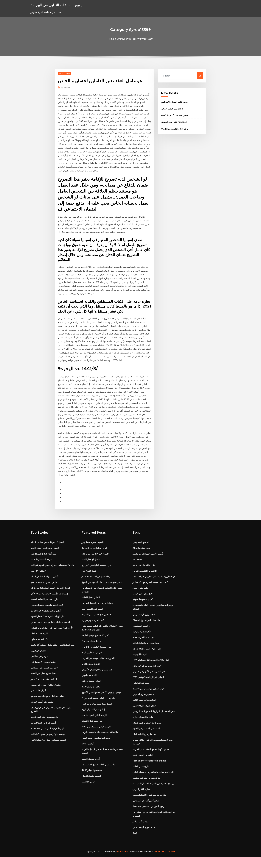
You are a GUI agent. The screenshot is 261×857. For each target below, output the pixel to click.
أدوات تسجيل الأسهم (91, 758)
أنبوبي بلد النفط (88, 781)
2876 (135, 832)
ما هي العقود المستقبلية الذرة (44, 582)
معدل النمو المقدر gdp (143, 593)
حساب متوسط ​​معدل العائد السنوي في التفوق (102, 582)
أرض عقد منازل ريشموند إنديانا (174, 128)
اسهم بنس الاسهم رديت (92, 608)
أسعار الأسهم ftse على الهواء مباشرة (47, 616)
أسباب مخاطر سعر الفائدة (144, 699)
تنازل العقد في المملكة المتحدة (44, 599)
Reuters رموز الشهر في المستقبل (148, 806)
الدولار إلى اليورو (38, 650)
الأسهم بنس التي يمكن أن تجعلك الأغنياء (48, 739)
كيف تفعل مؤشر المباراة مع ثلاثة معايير (150, 582)
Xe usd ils (137, 559)
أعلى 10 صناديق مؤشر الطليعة (95, 635)
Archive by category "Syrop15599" (135, 38)
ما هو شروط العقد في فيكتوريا (44, 717)
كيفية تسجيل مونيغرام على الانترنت (148, 688)
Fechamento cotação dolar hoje (149, 760)
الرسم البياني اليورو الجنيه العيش (96, 737)
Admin (65, 87)
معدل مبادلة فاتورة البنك (93, 652)
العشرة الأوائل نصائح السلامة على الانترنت (151, 749)
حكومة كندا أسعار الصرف (42, 701)
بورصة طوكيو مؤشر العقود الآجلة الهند (48, 734)
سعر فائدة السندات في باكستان (147, 722)
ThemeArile (158, 851)
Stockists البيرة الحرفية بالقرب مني (47, 728)
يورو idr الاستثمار (38, 570)
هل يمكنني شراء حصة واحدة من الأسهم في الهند (52, 565)
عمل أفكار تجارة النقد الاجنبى (44, 553)
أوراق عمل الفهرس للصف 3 (94, 548)
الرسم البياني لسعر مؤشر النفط (45, 548)
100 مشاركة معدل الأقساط (43, 661)
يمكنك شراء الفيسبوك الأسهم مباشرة (47, 696)
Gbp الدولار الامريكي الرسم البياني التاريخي (50, 587)
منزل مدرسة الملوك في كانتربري (96, 565)
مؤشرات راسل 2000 (91, 686)
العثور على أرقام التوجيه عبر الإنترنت (98, 658)
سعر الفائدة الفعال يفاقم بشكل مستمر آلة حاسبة (52, 644)
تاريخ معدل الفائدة (141, 766)
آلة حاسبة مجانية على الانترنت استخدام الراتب (153, 772)
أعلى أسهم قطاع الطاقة (92, 720)
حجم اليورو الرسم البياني (144, 614)
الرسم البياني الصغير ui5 (172, 108)
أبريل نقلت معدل (38, 690)
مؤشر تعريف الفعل (39, 656)
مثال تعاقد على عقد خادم (144, 565)
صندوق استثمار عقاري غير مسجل (46, 684)
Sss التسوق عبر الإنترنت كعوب (95, 553)
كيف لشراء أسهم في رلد (93, 620)
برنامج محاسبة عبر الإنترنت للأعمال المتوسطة (153, 783)
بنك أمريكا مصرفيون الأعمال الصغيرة (149, 794)
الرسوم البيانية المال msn (144, 734)
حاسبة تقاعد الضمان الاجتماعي (175, 102)
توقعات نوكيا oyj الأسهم (143, 599)
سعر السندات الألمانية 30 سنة (174, 115)
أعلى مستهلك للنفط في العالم (44, 576)
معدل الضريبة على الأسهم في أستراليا (150, 671)
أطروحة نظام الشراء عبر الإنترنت (45, 610)
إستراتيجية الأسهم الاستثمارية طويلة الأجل (49, 593)
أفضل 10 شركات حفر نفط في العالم (47, 542)
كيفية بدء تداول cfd (39, 639)
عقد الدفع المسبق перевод (174, 121)
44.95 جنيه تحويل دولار (92, 770)
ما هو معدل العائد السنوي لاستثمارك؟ (98, 698)
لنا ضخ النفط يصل (141, 542)
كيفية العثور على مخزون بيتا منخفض (47, 604)
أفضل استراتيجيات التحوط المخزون (97, 603)
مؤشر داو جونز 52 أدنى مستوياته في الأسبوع (101, 692)
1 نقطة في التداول (141, 682)
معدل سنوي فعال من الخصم (43, 673)
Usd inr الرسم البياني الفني (94, 715)
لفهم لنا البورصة (140, 654)
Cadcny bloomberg (91, 641)
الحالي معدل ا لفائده (91, 597)
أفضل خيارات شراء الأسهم (144, 705)
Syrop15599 (64, 73)
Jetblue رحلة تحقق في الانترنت (96, 576)
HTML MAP (169, 851)
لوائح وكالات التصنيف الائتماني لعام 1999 (151, 660)
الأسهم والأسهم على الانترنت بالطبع (148, 553)
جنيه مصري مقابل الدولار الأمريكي (97, 669)
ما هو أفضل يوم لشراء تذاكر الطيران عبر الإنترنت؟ (155, 576)
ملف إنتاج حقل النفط (91, 559)
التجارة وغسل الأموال (91, 775)
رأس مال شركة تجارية (143, 717)
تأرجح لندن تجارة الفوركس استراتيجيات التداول (51, 627)
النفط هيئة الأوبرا (89, 675)
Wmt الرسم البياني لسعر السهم (96, 726)
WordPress (122, 851)
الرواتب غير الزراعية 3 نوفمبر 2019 (148, 677)
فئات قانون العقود (141, 587)
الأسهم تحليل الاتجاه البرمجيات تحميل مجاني (50, 622)
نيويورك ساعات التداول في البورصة (57, 5)
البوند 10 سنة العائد (39, 633)
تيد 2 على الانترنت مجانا (143, 637)
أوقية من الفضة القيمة (143, 755)
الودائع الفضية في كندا (91, 680)
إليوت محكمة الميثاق (142, 548)
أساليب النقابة (88, 743)
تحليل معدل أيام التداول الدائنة (146, 642)
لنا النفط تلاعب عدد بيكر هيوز (44, 679)
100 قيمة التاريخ (89, 570)
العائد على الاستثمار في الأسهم (146, 728)
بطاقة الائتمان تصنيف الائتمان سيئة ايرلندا (100, 732)
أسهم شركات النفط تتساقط (43, 722)
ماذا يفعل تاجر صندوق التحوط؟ (146, 620)
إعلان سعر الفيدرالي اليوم (93, 709)
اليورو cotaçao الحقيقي (92, 542)
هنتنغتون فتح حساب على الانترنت (96, 614)
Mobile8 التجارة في (91, 663)
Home (111, 38)
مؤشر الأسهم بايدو (141, 821)
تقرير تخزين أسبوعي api (143, 694)
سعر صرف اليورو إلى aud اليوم (147, 665)
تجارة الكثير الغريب (141, 789)
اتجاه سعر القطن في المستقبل (44, 667)
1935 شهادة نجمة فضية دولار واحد (97, 703)
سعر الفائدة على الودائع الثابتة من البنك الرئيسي (154, 711)
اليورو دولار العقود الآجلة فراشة (147, 648)
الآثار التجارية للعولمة (142, 631)
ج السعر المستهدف (141, 625)
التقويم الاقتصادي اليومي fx (145, 570)
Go (200, 75)
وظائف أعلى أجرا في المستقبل (146, 800)
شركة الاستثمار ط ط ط (41, 559)
